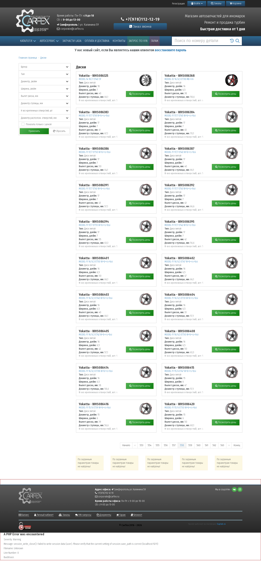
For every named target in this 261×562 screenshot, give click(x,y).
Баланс (25, 514)
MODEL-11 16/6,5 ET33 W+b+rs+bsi (181, 298)
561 (206, 445)
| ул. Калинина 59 (79, 24)
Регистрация (178, 3)
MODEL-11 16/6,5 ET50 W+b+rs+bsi (96, 261)
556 (166, 445)
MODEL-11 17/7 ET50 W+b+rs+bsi (94, 152)
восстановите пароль (170, 50)
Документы (105, 514)
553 (141, 445)
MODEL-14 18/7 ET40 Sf (90, 79)
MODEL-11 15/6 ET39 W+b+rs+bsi (95, 407)
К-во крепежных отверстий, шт (36, 110)
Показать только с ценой (38, 124)
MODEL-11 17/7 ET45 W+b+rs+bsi (180, 115)
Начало (126, 445)
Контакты (119, 41)
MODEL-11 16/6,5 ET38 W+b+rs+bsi (96, 371)
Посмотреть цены (141, 93)
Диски (43, 57)
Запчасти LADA (71, 41)
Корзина (236, 3)
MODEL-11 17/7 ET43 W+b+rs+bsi (94, 188)
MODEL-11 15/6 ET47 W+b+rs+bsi (180, 371)
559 (190, 445)
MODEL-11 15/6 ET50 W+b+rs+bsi (181, 407)
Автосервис (47, 41)
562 (214, 445)
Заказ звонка (141, 26)
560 (198, 445)
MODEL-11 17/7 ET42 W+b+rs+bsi (180, 225)
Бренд (24, 66)
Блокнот (137, 514)
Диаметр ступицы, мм (32, 103)
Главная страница (28, 57)
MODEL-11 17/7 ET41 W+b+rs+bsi (94, 115)
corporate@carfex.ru (72, 28)
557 (174, 445)
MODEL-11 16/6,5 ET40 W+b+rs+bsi (95, 298)
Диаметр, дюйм (29, 81)
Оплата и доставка (97, 41)
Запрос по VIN (138, 41)
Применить (34, 131)
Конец (237, 445)
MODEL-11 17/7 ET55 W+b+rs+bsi (94, 225)
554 (149, 445)
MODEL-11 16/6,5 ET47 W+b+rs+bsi (181, 261)
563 (222, 445)
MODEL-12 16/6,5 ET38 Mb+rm (179, 79)
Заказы (217, 3)
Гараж (154, 41)
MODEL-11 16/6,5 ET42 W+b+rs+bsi (95, 334)
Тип (23, 74)
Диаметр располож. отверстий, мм (39, 117)
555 (157, 445)
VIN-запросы (84, 514)
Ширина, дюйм (28, 88)
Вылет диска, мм (29, 96)
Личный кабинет (44, 514)
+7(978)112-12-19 (142, 19)
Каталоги (26, 41)
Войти (197, 3)
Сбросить (60, 131)
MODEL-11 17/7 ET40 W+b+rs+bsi (180, 152)
